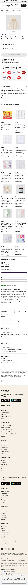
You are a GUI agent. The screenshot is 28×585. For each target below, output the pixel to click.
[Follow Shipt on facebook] (2, 549)
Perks (2, 497)
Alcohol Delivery (5, 427)
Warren (3, 530)
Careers (3, 462)
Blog (2, 466)
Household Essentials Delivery (9, 434)
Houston (3, 515)
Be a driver (4, 493)
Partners (3, 468)
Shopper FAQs (5, 502)
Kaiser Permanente (6, 544)
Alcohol (3, 408)
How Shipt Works (6, 443)
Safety (3, 500)
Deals (2, 453)
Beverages (4, 410)
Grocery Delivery (6, 425)
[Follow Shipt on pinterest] (9, 549)
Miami (3, 513)
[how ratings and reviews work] (10, 269)
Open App (24, 1)
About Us (3, 460)
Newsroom (4, 464)
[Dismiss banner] (2, 1)
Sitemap (3, 471)
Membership (4, 447)
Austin (3, 509)
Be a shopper (5, 491)
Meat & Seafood (6, 416)
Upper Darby (5, 532)
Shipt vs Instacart (6, 451)
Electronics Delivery (6, 431)
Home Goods (5, 412)
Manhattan (4, 517)
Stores (3, 445)
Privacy (13, 569)
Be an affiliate (5, 495)
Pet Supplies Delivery (7, 429)
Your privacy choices (10, 571)
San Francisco (5, 511)
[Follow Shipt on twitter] (13, 549)
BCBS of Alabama (6, 546)
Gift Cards (4, 449)
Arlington (3, 526)
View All (3, 418)
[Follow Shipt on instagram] (6, 549)
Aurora (3, 528)
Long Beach (4, 534)
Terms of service (5, 569)
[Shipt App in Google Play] (16, 400)
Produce (3, 414)
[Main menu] (2, 5)
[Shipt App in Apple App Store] (5, 400)
